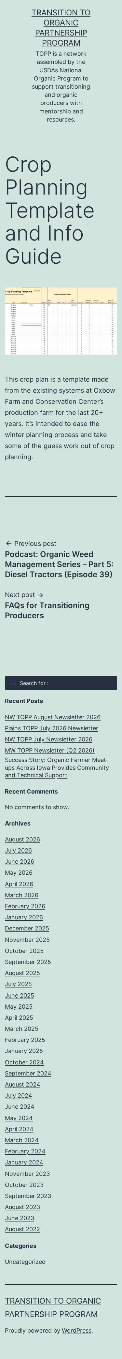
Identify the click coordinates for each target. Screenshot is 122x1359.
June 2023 (19, 1218)
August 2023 (22, 1207)
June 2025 (19, 995)
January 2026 (24, 917)
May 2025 (19, 1006)
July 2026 (18, 850)
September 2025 (28, 961)
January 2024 (24, 1162)
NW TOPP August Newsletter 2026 (53, 717)
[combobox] (61, 683)
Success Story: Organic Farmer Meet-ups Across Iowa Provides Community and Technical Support (57, 767)
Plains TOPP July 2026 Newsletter (51, 728)
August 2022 (22, 1229)
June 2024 (19, 1106)
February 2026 (25, 906)
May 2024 (19, 1118)
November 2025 (27, 939)
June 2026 (19, 861)
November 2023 (27, 1173)
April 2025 (19, 1017)
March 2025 (21, 1028)
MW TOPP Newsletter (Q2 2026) (50, 750)
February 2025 (25, 1039)
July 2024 (18, 1095)
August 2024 (22, 1084)
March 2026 (21, 895)
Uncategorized (25, 1261)
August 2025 (22, 973)
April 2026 (19, 884)
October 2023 (24, 1184)
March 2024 (22, 1140)
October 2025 (24, 950)
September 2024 (28, 1073)
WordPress (76, 1330)
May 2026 (19, 872)
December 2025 (27, 928)
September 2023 (28, 1195)
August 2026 (22, 839)
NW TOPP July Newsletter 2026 (48, 739)
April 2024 (19, 1129)
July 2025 (18, 984)
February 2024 (25, 1151)
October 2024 (24, 1062)
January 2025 (24, 1050)
